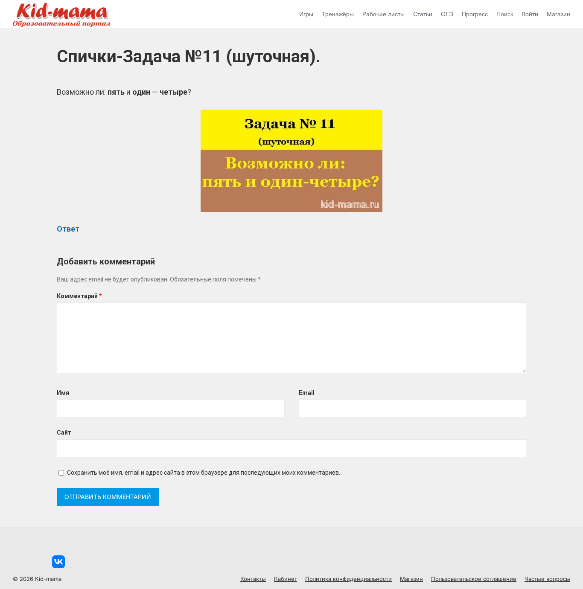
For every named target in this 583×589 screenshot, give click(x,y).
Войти (530, 14)
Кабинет (285, 578)
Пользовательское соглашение (473, 578)
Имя (63, 392)
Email (307, 392)
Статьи (422, 14)
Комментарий (79, 296)
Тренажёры (338, 14)
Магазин (558, 14)
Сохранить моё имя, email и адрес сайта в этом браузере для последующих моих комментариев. (203, 472)
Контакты (253, 578)
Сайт (64, 432)
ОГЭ (447, 14)
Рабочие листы (383, 14)
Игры (306, 14)
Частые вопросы (547, 578)
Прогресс (475, 14)
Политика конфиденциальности (348, 578)
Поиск (504, 14)
